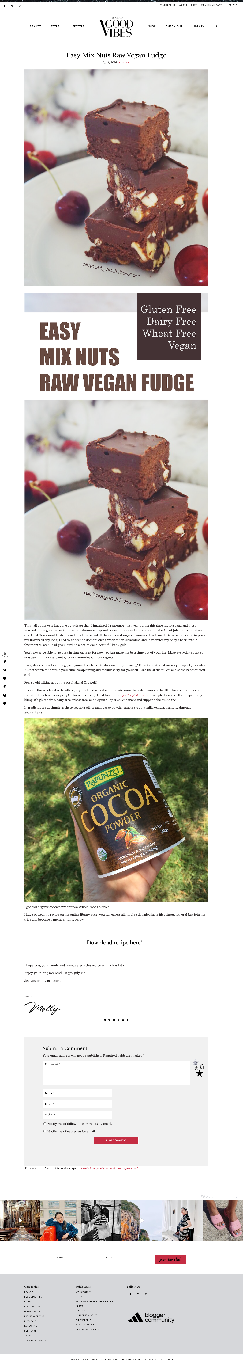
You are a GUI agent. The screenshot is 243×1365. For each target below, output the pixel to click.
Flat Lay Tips (32, 1307)
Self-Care (30, 1331)
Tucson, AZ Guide (35, 1341)
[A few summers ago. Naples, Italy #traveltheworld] (20, 1220)
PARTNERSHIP (168, 5)
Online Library (211, 5)
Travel (28, 1336)
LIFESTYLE (77, 26)
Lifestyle (124, 63)
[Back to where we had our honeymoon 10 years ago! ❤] (142, 1220)
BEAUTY (35, 26)
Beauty (28, 1292)
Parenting (30, 1326)
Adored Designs (162, 1360)
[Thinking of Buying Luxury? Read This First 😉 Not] (101, 1220)
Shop (194, 5)
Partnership (83, 1320)
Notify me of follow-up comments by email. (79, 1124)
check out (174, 26)
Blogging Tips (33, 1297)
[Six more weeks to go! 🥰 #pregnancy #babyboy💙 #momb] (182, 1220)
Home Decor (32, 1312)
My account (83, 1292)
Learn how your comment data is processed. (110, 1168)
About (183, 5)
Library (198, 26)
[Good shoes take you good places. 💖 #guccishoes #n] (223, 1220)
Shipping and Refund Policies (94, 1302)
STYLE (55, 26)
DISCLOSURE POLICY (87, 1330)
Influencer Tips (34, 1316)
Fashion (29, 1302)
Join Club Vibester (87, 1315)
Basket (233, 5)
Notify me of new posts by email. (71, 1131)
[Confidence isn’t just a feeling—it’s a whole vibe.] (60, 1220)
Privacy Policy (85, 1325)
